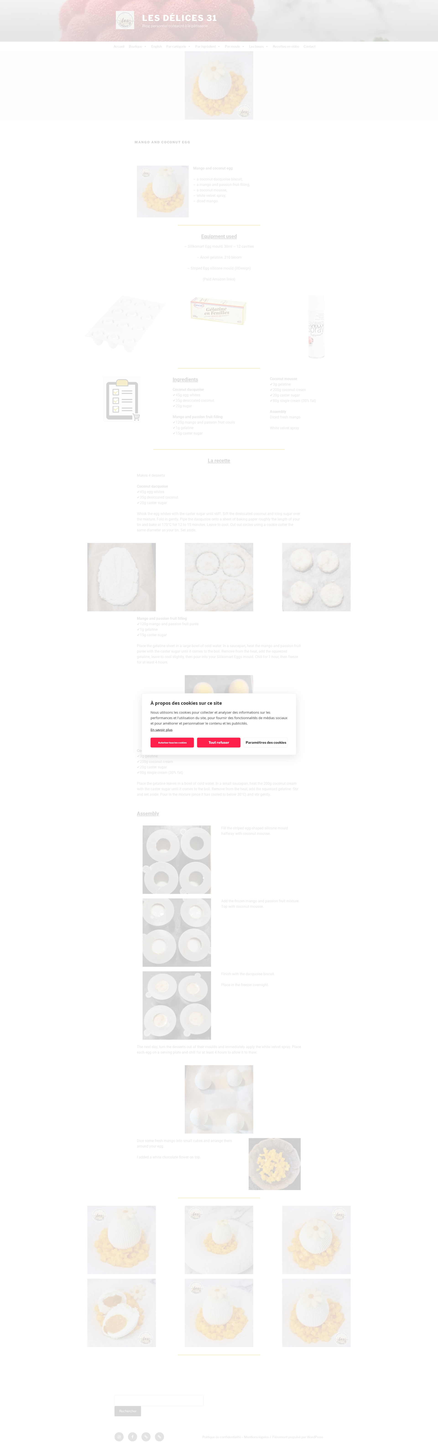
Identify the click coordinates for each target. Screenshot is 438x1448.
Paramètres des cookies (266, 743)
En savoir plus (161, 729)
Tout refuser (219, 743)
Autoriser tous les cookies (172, 742)
